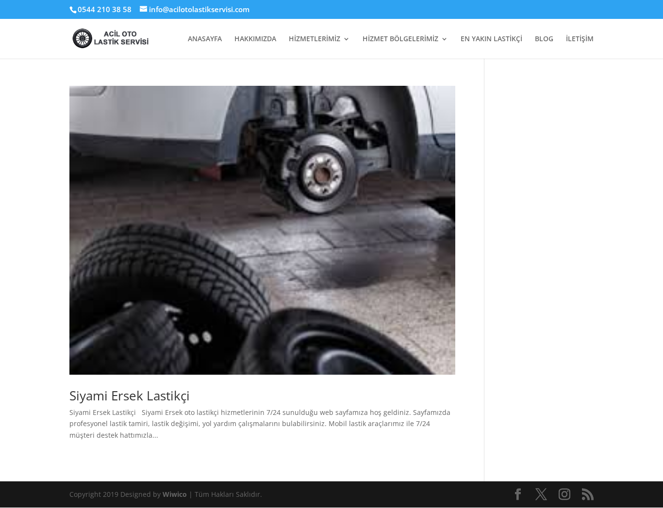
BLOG (544, 39)
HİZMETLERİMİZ (314, 39)
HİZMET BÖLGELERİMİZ (400, 39)
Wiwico (176, 494)
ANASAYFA (205, 39)
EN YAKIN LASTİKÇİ (491, 39)
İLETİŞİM (580, 39)
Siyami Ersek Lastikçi (129, 395)
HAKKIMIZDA (255, 39)
